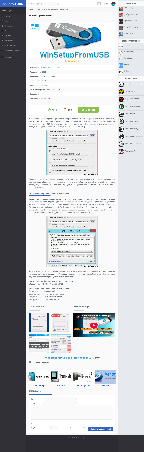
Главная (7, 16)
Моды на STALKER (132, 99)
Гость (106, 4)
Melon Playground (131, 27)
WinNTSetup (38, 385)
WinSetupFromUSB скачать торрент (66, 357)
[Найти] (58, 4)
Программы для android (13, 50)
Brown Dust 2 (129, 33)
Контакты (8, 57)
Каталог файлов (34, 10)
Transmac (61, 385)
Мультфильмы (10, 40)
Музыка (7, 31)
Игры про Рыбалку (132, 106)
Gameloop (128, 58)
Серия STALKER (131, 91)
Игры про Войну (131, 129)
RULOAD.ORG (13, 4)
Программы (9, 26)
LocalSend (128, 45)
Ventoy (105, 385)
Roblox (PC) (128, 8)
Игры (6, 21)
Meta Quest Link (130, 52)
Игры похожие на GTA (134, 143)
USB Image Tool (83, 385)
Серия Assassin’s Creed (134, 84)
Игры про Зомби (131, 121)
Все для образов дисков (59, 10)
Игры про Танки (131, 114)
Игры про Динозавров (134, 136)
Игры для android (10, 45)
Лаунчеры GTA (130, 151)
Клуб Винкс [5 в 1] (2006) (131, 15)
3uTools (127, 64)
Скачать (90, 109)
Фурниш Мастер (130, 20)
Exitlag (126, 71)
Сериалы (8, 35)
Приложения (45, 10)
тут (58, 299)
